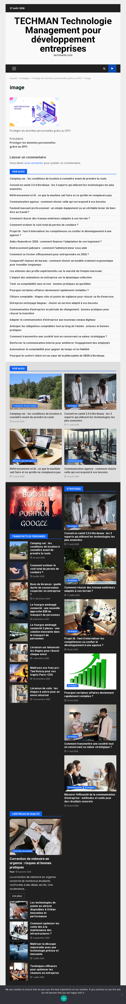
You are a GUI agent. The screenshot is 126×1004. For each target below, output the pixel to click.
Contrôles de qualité (22, 851)
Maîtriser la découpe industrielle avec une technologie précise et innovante (19, 951)
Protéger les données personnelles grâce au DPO (32, 142)
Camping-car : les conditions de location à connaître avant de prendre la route (58, 178)
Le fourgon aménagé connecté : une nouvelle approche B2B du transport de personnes (19, 612)
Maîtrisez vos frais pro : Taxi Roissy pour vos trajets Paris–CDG (19, 673)
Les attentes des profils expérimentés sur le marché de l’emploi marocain (56, 271)
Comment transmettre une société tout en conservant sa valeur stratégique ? (58, 336)
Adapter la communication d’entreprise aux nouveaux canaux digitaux (52, 319)
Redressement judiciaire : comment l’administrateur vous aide (48, 248)
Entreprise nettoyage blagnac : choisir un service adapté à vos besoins (54, 303)
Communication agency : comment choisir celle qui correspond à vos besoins (58, 201)
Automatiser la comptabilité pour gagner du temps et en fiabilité (49, 349)
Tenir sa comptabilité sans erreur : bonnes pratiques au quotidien (50, 283)
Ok (63, 998)
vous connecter (33, 163)
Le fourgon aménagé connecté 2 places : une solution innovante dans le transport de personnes (19, 632)
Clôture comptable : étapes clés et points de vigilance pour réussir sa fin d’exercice (62, 296)
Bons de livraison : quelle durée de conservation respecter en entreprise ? (19, 591)
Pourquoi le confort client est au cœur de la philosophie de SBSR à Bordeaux (57, 355)
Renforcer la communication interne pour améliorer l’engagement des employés (60, 342)
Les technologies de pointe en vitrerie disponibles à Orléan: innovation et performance (19, 910)
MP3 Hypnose (112, 69)
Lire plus (17, 895)
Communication (75, 461)
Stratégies (72, 406)
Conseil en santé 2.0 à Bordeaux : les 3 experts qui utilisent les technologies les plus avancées (90, 392)
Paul (12, 871)
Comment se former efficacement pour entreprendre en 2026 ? (49, 254)
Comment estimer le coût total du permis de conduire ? (44, 224)
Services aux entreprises (24, 461)
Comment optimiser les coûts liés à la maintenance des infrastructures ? (19, 931)
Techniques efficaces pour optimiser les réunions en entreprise (19, 972)
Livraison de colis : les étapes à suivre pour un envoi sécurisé (19, 694)
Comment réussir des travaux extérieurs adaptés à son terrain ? (50, 218)
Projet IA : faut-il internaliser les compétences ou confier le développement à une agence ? (90, 617)
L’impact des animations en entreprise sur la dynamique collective (51, 277)
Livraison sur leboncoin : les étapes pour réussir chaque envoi (19, 653)
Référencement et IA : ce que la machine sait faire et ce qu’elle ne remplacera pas (61, 195)
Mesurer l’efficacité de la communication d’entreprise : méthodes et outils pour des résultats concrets (90, 773)
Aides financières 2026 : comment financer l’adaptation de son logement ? (56, 241)
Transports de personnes (25, 406)
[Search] (104, 68)
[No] (122, 994)
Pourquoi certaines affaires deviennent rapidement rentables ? (49, 290)
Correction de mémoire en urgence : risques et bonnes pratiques (36, 837)
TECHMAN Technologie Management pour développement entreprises (63, 35)
